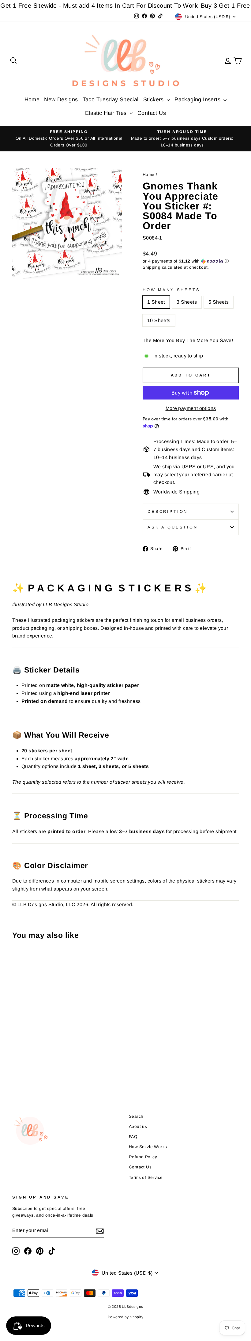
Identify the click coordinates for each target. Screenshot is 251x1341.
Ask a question (173, 527)
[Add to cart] (18, 961)
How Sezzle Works (148, 1146)
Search (136, 1116)
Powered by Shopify (125, 1317)
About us (138, 1126)
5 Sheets (218, 302)
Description (168, 511)
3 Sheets (187, 302)
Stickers (154, 99)
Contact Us (151, 113)
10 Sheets (158, 320)
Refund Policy (143, 1157)
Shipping (151, 267)
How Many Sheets (171, 289)
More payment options (191, 408)
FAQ (133, 1136)
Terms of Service (146, 1177)
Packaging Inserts (198, 99)
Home (32, 99)
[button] (191, 261)
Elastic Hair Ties (106, 113)
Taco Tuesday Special (111, 99)
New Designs (61, 99)
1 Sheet (156, 302)
